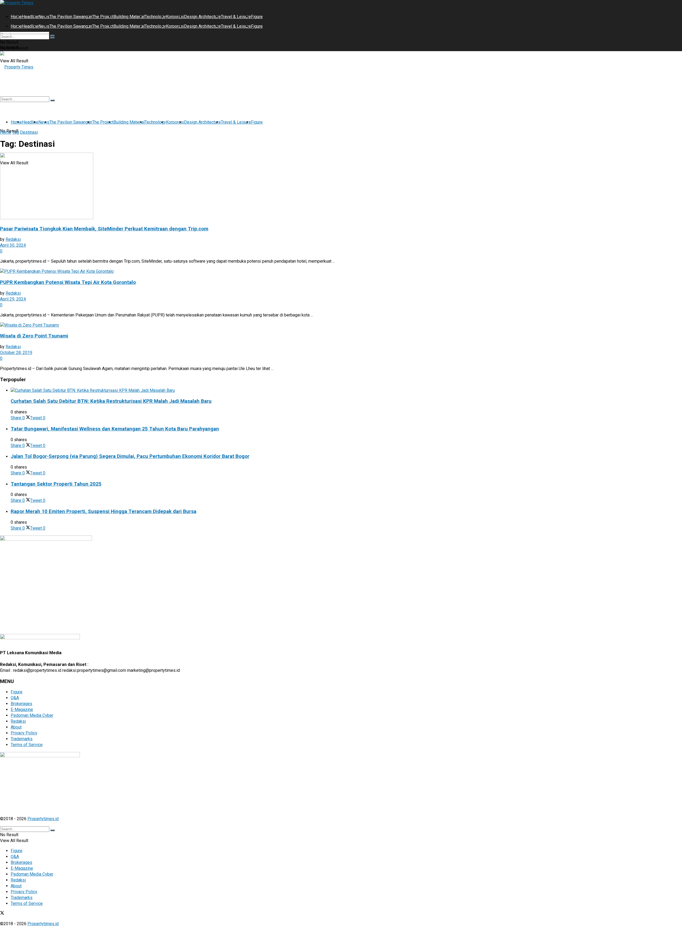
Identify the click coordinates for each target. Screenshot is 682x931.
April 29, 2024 (13, 299)
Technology (155, 16)
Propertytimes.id (43, 818)
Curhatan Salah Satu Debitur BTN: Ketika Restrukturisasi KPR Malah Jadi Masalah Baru (111, 401)
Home (16, 16)
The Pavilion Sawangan (70, 16)
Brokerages (21, 703)
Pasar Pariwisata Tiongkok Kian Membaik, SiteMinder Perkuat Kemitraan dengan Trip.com (104, 229)
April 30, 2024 (13, 245)
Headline (30, 16)
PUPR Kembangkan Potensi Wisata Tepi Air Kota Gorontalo (68, 282)
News (43, 16)
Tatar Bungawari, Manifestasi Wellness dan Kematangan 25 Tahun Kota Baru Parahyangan (115, 429)
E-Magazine (22, 709)
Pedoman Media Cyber (32, 715)
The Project (102, 16)
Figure (257, 16)
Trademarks (22, 738)
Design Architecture (202, 16)
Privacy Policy (24, 732)
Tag (15, 132)
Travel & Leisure (236, 16)
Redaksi (13, 239)
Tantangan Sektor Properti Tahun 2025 (56, 484)
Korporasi (175, 16)
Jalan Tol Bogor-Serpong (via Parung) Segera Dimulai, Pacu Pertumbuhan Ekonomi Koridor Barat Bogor (130, 456)
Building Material (129, 16)
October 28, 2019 (16, 352)
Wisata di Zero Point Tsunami (34, 336)
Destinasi (29, 132)
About (16, 727)
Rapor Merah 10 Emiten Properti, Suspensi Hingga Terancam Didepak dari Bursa (103, 511)
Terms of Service (27, 744)
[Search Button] (52, 38)
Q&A (15, 697)
